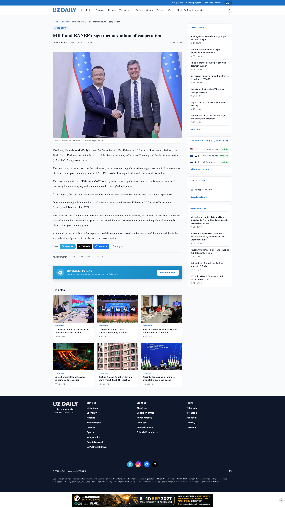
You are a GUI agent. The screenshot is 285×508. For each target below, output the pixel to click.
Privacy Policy (144, 417)
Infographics (177, 2)
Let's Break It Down (213, 2)
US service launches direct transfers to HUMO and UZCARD (209, 77)
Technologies (125, 10)
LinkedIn (191, 427)
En (227, 2)
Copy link (119, 246)
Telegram (69, 246)
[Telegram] (130, 464)
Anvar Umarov (60, 42)
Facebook (102, 246)
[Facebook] (147, 464)
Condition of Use (145, 412)
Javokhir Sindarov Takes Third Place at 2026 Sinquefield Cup (209, 251)
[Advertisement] (142, 500)
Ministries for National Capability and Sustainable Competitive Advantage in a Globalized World (209, 220)
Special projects (193, 2)
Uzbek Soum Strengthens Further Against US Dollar (206, 264)
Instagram (192, 412)
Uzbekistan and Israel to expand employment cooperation (206, 51)
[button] (229, 10)
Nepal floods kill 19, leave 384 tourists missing (209, 104)
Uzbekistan (86, 10)
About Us (142, 408)
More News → (196, 129)
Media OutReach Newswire (190, 10)
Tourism (160, 10)
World (170, 10)
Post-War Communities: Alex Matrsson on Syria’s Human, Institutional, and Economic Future (209, 236)
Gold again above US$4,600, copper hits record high (208, 38)
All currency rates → (199, 169)
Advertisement (145, 427)
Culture (139, 10)
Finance (112, 10)
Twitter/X (85, 246)
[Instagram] (138, 464)
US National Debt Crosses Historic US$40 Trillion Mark (207, 278)
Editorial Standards (147, 432)
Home (55, 22)
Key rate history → (198, 197)
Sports (149, 10)
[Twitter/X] (155, 464)
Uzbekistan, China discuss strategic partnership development (208, 117)
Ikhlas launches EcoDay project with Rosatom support (208, 64)
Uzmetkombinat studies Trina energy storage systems (208, 91)
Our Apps (142, 422)
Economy (100, 10)
